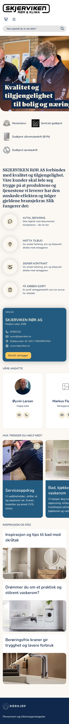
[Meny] (14, 19)
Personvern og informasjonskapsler (24, 716)
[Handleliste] (6, 19)
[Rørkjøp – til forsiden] (26, 8)
